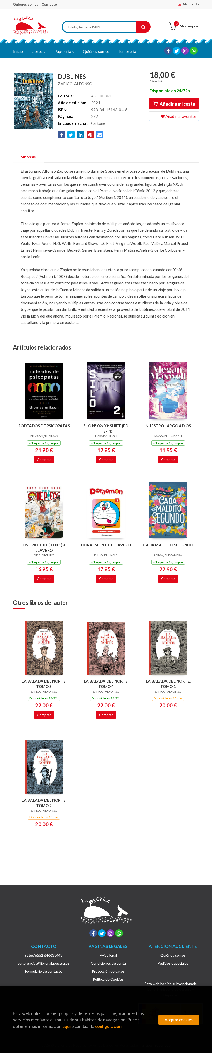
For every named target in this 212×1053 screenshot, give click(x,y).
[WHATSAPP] (194, 51)
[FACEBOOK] (168, 51)
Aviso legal (108, 955)
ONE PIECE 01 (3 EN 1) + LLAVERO (43, 548)
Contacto (49, 4)
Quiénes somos (25, 4)
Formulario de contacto (43, 971)
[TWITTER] (176, 51)
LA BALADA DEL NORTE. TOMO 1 (168, 684)
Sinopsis (28, 156)
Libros (37, 51)
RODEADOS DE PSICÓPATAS (44, 425)
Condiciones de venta (108, 963)
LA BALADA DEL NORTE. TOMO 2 (44, 803)
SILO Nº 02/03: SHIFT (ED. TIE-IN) (106, 428)
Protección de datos (108, 971)
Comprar (44, 459)
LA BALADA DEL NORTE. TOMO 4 (106, 684)
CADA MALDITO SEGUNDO (168, 545)
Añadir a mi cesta (177, 104)
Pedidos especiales (172, 963)
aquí (66, 1026)
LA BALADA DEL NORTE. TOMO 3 (44, 684)
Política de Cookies (108, 979)
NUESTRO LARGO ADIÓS (168, 425)
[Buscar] (143, 27)
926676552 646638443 (44, 955)
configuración (108, 1026)
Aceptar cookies (179, 1019)
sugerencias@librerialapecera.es (44, 963)
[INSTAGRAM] (185, 51)
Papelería (63, 51)
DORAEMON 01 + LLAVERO (106, 545)
